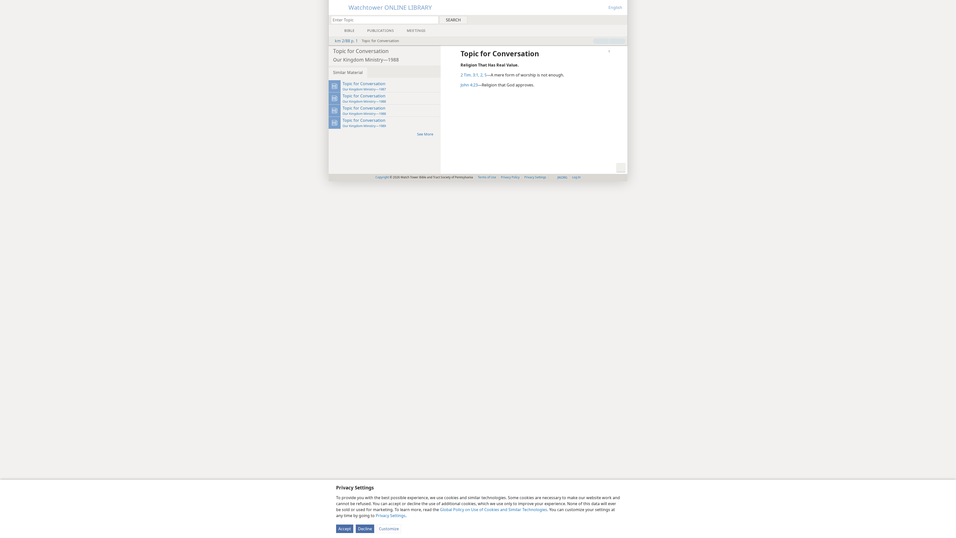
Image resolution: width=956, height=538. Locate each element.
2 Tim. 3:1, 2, (472, 75)
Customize (389, 529)
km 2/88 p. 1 (346, 41)
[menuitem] (621, 20)
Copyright (382, 177)
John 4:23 (469, 85)
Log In (576, 177)
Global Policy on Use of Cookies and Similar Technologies (493, 509)
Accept (344, 529)
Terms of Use (487, 177)
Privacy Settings (391, 515)
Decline (365, 529)
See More (425, 134)
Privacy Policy (510, 177)
